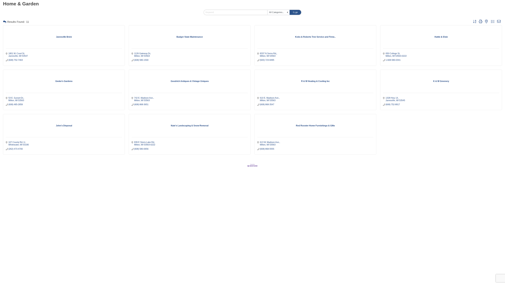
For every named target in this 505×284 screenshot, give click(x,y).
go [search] (296, 12)
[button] (4, 21)
